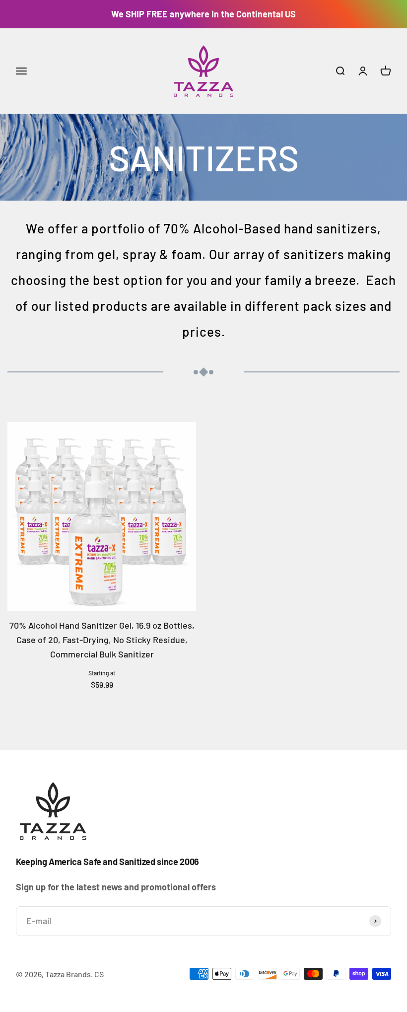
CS (99, 974)
